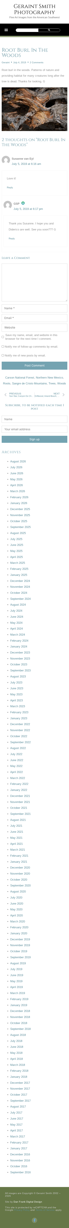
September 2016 (20, 1172)
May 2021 (16, 837)
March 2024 (17, 634)
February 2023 (19, 712)
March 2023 (17, 706)
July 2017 (16, 1112)
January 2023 (18, 718)
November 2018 (20, 1017)
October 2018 (18, 1023)
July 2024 (16, 610)
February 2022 (19, 784)
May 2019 (16, 981)
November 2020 (20, 873)
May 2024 (16, 622)
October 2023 (18, 664)
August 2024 (18, 604)
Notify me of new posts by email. (25, 355)
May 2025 (16, 551)
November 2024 (20, 586)
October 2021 (18, 807)
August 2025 (18, 533)
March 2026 (17, 491)
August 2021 (18, 820)
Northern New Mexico (49, 377)
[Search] (49, 30)
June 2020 (16, 903)
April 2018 (16, 1058)
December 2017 (20, 1082)
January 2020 (18, 933)
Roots (6, 383)
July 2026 (16, 467)
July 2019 (16, 969)
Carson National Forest (19, 377)
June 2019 (16, 975)
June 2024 (16, 616)
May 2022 (16, 766)
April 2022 (16, 772)
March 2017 (17, 1136)
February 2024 (19, 640)
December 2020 (20, 867)
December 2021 (20, 796)
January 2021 (18, 861)
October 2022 (18, 736)
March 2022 (17, 778)
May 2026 (16, 479)
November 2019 (20, 945)
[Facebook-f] (34, 1220)
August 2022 (18, 748)
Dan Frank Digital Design (28, 1201)
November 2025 (20, 515)
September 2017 (20, 1100)
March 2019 (17, 993)
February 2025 (19, 568)
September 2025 (20, 527)
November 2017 (20, 1088)
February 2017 (19, 1142)
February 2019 (19, 999)
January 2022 (18, 790)
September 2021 (20, 813)
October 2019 (18, 951)
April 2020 (16, 915)
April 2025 (16, 557)
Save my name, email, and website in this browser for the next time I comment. (31, 337)
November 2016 (20, 1160)
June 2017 (16, 1118)
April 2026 (16, 485)
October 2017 (18, 1094)
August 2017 (18, 1106)
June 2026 (16, 473)
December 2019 (20, 939)
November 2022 (20, 730)
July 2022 (16, 754)
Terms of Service (45, 1210)
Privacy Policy (22, 1210)
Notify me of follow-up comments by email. (31, 346)
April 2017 (16, 1130)
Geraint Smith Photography (35, 9)
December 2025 (20, 509)
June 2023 (16, 688)
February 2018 (19, 1070)
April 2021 (16, 843)
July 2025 (16, 539)
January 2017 (18, 1148)
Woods (61, 383)
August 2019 (18, 963)
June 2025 (16, 545)
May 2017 (16, 1124)
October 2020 (18, 879)
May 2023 (16, 694)
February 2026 (19, 497)
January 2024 (18, 646)
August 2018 (18, 1035)
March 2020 (17, 921)
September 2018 (20, 1029)
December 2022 (20, 724)
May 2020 (16, 909)
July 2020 (16, 897)
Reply (10, 187)
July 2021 (16, 825)
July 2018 (16, 1041)
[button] (6, 29)
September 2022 (20, 742)
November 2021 (20, 802)
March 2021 (17, 849)
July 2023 (16, 682)
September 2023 (20, 670)
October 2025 (18, 521)
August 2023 (18, 676)
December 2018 (20, 1011)
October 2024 (18, 592)
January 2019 (18, 1005)
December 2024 (20, 581)
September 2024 (20, 598)
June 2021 (16, 831)
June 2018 (16, 1046)
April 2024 (16, 628)
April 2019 (16, 987)
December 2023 (20, 652)
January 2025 (18, 575)
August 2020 (18, 891)
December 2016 (20, 1154)
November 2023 (20, 658)
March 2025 (17, 562)
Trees (52, 383)
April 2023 (16, 700)
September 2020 (20, 885)
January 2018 (18, 1076)
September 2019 (20, 957)
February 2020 (19, 927)
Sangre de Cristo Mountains (29, 383)
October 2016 (18, 1166)
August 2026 (18, 461)
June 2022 (16, 760)
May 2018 (16, 1052)
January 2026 (18, 503)
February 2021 (19, 855)
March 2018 (17, 1065)
